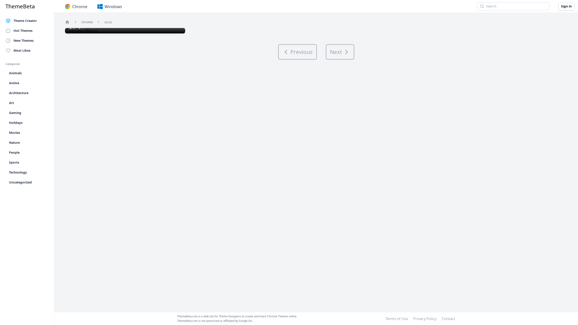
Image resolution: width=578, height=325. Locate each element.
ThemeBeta (20, 6)
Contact (448, 318)
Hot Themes (23, 30)
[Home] (67, 22)
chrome (87, 22)
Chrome (79, 6)
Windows (113, 6)
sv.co (108, 22)
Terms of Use (396, 318)
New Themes (24, 40)
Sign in (566, 6)
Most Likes (22, 50)
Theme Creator (25, 21)
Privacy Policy (424, 318)
